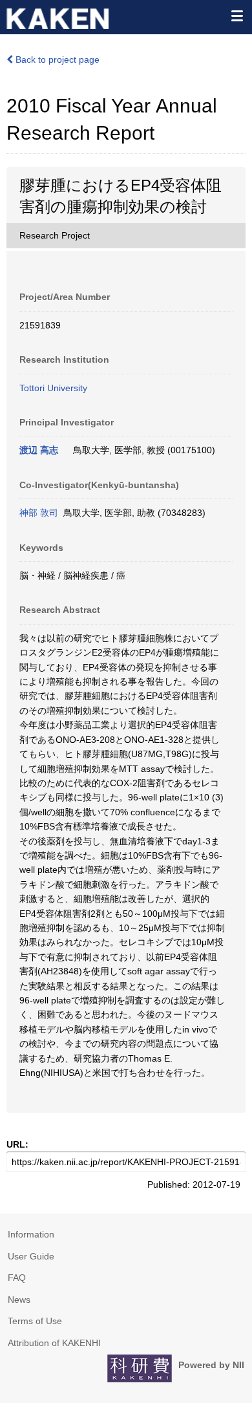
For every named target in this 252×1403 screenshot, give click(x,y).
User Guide (31, 1256)
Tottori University (53, 388)
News (19, 1299)
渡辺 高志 (38, 450)
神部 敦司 (38, 513)
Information (31, 1234)
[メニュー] (236, 15)
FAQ (17, 1277)
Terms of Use (35, 1321)
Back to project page (56, 59)
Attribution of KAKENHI (54, 1343)
